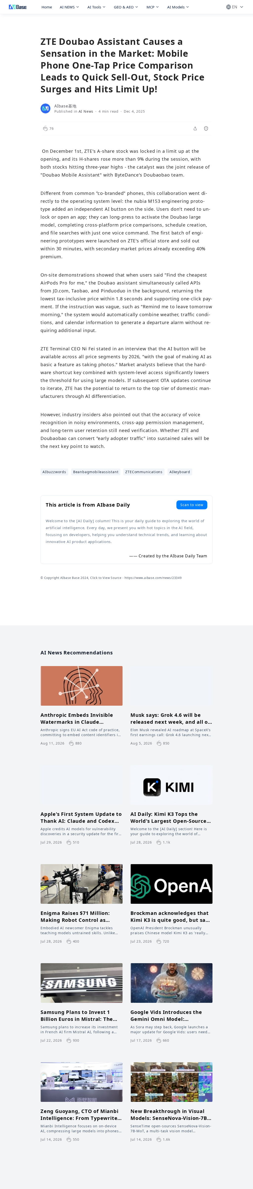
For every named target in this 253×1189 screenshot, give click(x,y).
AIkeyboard (179, 471)
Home (47, 6)
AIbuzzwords (54, 471)
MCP (150, 6)
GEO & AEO (124, 6)
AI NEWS (67, 6)
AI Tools (94, 6)
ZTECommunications (144, 471)
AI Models (176, 6)
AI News (86, 111)
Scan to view (191, 504)
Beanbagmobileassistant (96, 471)
